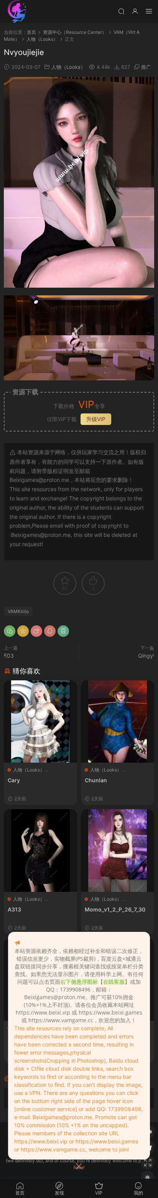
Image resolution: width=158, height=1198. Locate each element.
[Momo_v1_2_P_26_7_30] (117, 850)
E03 (9, 655)
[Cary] (40, 721)
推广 (146, 67)
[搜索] (121, 10)
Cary (14, 780)
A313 (14, 909)
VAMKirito (18, 611)
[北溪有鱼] (17, 11)
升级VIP (95, 419)
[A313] (40, 850)
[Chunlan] (117, 721)
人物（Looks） (68, 67)
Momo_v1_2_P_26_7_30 (115, 909)
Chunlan (96, 780)
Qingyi (146, 655)
